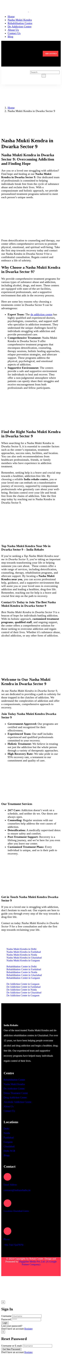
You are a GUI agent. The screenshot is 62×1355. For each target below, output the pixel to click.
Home (11, 107)
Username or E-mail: (11, 1345)
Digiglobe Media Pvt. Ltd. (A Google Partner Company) (38, 1263)
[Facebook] (26, 1271)
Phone (7, 1239)
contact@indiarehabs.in (17, 1190)
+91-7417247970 (13, 1244)
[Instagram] (36, 1271)
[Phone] (7, 1231)
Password (6, 1319)
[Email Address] (7, 1177)
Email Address (10, 1185)
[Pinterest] (46, 1271)
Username (6, 1316)
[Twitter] (16, 1271)
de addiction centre (41, 314)
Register (28, 1328)
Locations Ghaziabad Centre (16, 1211)
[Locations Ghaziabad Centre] (7, 1203)
